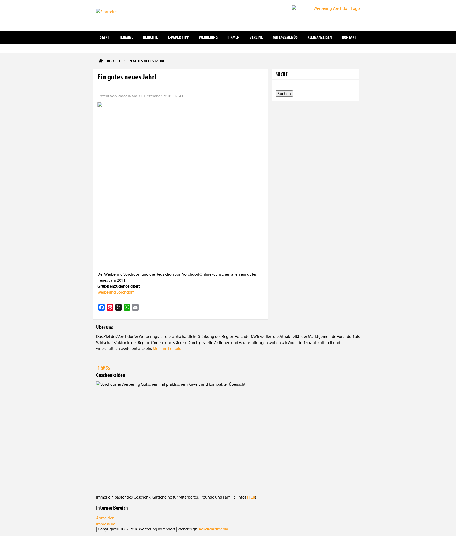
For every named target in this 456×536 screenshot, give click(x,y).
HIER (251, 497)
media (213, 529)
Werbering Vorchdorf (115, 292)
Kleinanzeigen (319, 37)
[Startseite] (122, 14)
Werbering (208, 37)
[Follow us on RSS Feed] (108, 368)
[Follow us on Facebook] (98, 368)
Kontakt (349, 37)
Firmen (233, 37)
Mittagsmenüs (285, 37)
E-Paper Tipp (178, 37)
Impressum (105, 524)
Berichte (150, 37)
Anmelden (105, 517)
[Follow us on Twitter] (103, 368)
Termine (126, 37)
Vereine (256, 37)
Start (104, 37)
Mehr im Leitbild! (168, 348)
